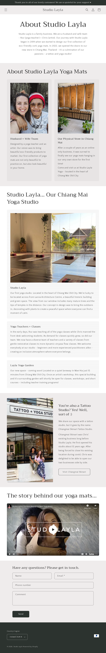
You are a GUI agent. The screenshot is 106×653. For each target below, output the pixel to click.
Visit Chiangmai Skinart (74, 472)
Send (20, 614)
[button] (6, 10)
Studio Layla (18, 646)
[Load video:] (53, 529)
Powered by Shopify (30, 646)
